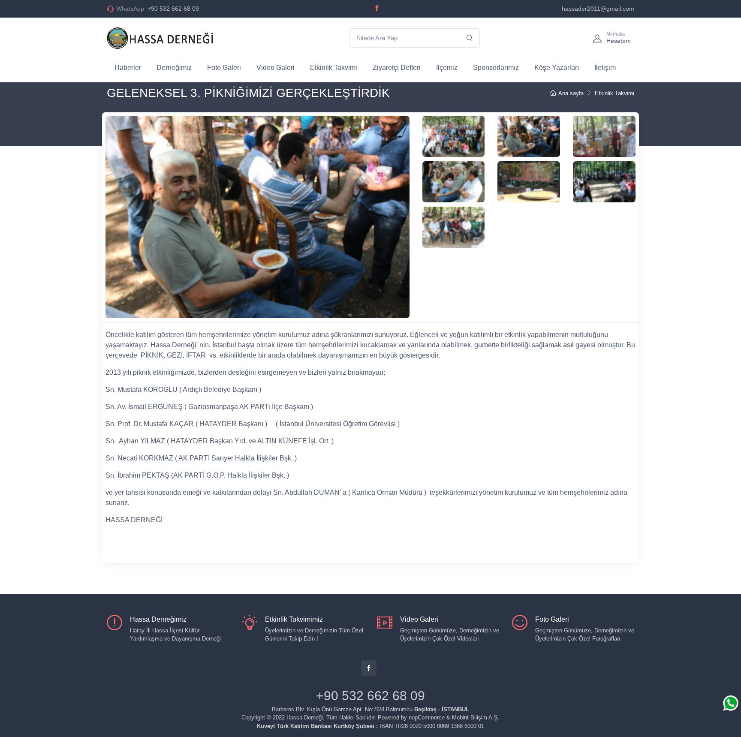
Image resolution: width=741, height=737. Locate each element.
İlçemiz (447, 67)
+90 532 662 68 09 (157, 8)
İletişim (605, 67)
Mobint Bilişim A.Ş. (476, 717)
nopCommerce (427, 717)
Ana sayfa (571, 93)
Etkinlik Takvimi (333, 67)
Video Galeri (275, 67)
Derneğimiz (174, 67)
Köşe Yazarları (556, 67)
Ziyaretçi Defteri (397, 67)
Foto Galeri (224, 67)
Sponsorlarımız (496, 67)
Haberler (127, 67)
